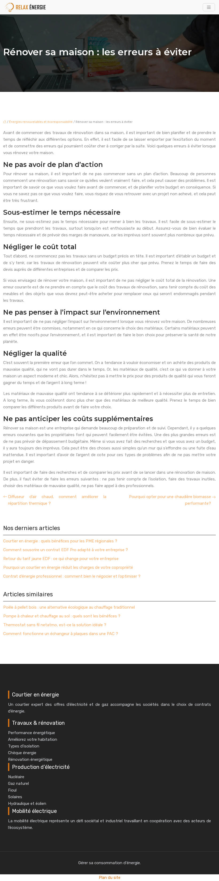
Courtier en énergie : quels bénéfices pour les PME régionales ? (60, 541)
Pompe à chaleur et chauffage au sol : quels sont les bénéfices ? (61, 616)
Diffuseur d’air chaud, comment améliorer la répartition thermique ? (57, 500)
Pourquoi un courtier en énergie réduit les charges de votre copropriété (68, 567)
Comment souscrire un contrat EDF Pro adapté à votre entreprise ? (65, 549)
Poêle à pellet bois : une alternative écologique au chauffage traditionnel (69, 607)
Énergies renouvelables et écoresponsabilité (41, 122)
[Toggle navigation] (209, 7)
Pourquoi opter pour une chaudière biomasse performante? (170, 500)
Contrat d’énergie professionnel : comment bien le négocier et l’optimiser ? (71, 576)
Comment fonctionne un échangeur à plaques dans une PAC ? (60, 633)
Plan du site (109, 877)
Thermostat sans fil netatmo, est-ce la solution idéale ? (54, 624)
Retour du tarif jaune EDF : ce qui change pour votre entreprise (61, 558)
